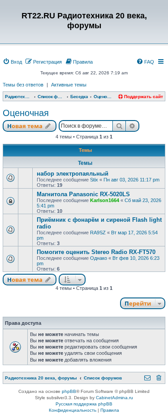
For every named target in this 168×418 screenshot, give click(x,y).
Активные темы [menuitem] (68, 84)
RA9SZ (98, 232)
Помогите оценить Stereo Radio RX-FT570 (96, 252)
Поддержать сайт (143, 96)
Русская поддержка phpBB (84, 403)
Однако (98, 258)
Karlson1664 (104, 200)
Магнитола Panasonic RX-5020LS (83, 194)
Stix (94, 179)
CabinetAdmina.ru (114, 397)
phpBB (69, 391)
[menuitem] (12, 61)
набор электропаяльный (72, 173)
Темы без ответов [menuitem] (23, 84)
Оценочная (26, 113)
